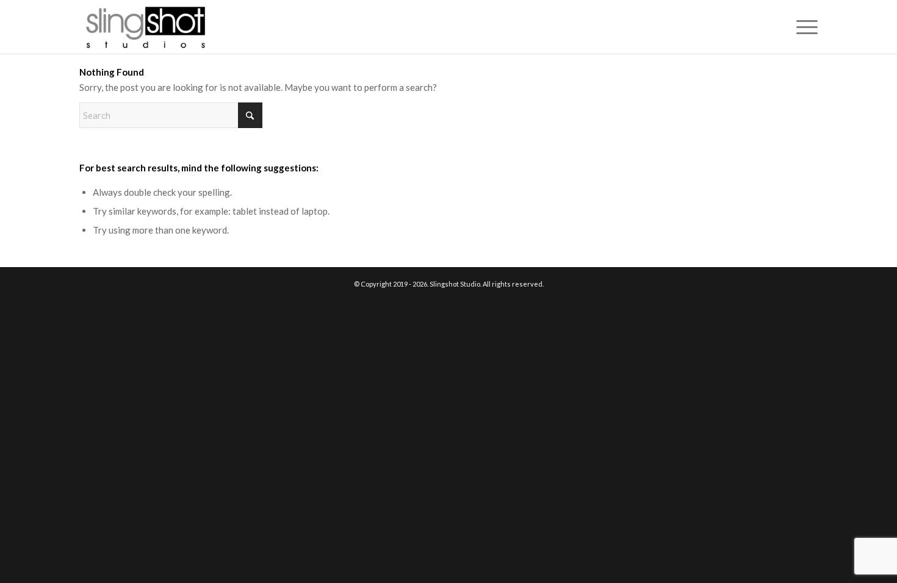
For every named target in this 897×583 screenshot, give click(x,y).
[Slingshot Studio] (145, 27)
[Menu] (803, 27)
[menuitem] (803, 27)
